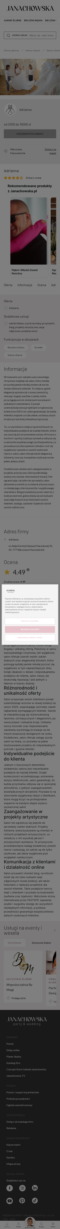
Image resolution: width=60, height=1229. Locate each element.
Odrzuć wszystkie (30, 621)
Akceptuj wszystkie (30, 629)
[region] (29, 614)
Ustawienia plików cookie (30, 637)
